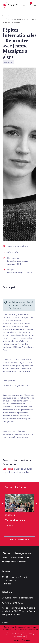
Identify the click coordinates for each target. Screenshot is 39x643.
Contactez (8, 468)
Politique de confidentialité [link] (20, 640)
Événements (10, 16)
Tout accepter (13, 633)
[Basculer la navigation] (35, 5)
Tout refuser (27, 633)
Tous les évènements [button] (19, 539)
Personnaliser (19, 636)
